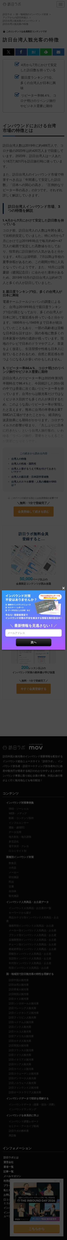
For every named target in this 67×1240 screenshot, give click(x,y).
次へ (33, 642)
